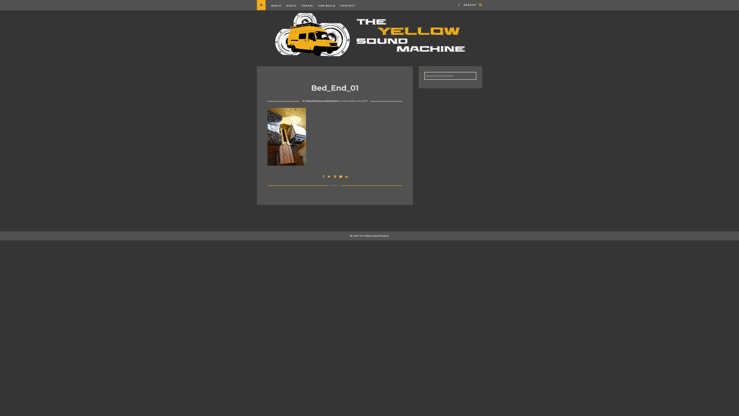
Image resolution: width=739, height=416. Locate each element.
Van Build (326, 5)
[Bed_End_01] (329, 176)
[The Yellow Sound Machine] (369, 34)
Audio (291, 5)
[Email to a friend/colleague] (340, 176)
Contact (347, 5)
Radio (276, 5)
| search (467, 4)
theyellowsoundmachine (322, 101)
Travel (307, 5)
